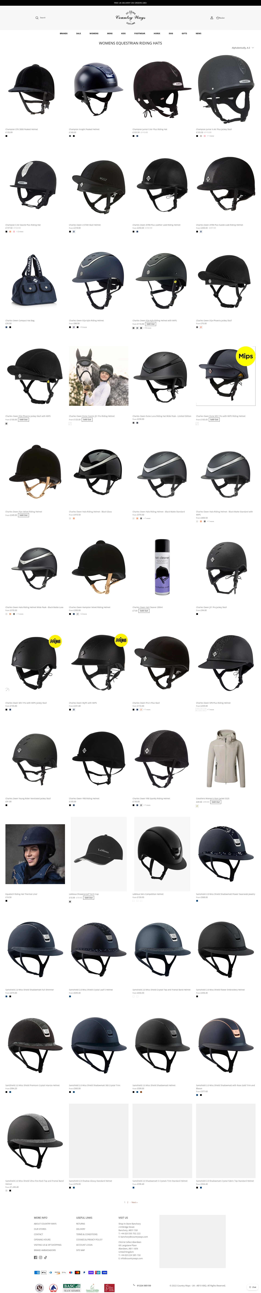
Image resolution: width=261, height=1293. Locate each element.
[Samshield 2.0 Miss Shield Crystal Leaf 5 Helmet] (99, 949)
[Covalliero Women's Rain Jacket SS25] (226, 758)
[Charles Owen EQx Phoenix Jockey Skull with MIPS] (35, 376)
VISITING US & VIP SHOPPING (47, 1244)
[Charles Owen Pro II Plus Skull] (162, 663)
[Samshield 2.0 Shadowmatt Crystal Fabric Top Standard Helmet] (226, 1141)
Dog (171, 33)
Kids (123, 33)
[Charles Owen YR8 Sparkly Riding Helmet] (162, 758)
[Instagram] (40, 1257)
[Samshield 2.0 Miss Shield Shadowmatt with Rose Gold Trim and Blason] (226, 1045)
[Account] (211, 17)
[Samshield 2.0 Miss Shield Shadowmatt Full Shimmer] (35, 949)
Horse (157, 33)
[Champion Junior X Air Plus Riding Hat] (162, 89)
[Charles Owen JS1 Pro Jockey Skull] (226, 567)
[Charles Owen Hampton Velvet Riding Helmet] (99, 567)
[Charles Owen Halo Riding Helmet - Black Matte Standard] (162, 471)
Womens (94, 33)
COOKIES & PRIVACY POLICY (89, 1239)
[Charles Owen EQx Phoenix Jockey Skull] (226, 280)
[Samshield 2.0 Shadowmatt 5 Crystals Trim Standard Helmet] (162, 1141)
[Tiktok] (45, 1257)
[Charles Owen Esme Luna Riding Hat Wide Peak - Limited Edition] (162, 376)
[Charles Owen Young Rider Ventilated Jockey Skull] (35, 758)
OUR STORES (40, 1229)
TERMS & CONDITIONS (86, 1234)
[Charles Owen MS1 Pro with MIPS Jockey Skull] (35, 663)
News (198, 33)
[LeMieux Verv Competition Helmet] (162, 854)
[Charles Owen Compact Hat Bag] (35, 280)
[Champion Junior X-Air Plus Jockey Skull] (226, 89)
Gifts (184, 33)
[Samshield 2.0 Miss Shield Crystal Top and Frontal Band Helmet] (162, 949)
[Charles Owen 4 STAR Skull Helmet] (99, 185)
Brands (64, 33)
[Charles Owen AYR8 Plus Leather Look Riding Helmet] (162, 185)
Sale (78, 33)
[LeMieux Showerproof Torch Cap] (99, 854)
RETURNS (80, 1223)
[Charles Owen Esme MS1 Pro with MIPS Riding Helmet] (226, 376)
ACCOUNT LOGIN (84, 1244)
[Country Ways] (130, 17)
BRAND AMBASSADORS (45, 1250)
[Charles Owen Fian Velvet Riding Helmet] (35, 471)
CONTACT (38, 1234)
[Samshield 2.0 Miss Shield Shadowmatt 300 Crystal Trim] (99, 1045)
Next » (134, 1202)
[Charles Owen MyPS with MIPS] (99, 663)
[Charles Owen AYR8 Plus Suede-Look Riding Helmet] (226, 185)
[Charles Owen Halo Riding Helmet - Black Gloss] (99, 471)
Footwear (139, 33)
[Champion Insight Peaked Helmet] (99, 89)
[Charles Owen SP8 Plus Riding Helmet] (226, 663)
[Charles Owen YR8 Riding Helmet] (99, 758)
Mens (110, 33)
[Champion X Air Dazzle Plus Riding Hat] (35, 185)
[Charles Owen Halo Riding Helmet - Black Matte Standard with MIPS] (226, 471)
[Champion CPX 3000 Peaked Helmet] (35, 89)
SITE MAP (80, 1250)
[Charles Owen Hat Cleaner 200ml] (162, 567)
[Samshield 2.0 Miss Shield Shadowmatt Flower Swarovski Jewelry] (226, 854)
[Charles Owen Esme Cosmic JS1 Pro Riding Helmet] (99, 376)
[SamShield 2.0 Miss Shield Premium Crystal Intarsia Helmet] (35, 1045)
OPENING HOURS (42, 1239)
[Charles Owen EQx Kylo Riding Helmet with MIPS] (162, 280)
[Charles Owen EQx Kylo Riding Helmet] (99, 280)
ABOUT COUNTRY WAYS (45, 1223)
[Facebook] (35, 1257)
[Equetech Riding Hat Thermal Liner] (35, 854)
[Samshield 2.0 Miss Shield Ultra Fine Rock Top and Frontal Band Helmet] (35, 1141)
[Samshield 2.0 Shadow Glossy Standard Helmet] (99, 1141)
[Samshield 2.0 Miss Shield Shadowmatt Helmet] (162, 1045)
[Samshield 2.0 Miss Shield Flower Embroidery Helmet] (226, 949)
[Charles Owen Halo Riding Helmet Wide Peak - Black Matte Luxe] (35, 567)
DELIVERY (80, 1229)
